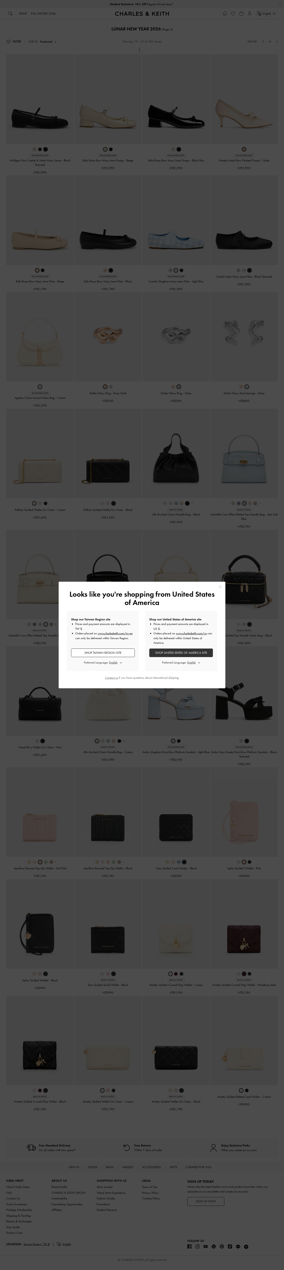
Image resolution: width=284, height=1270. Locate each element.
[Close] (220, 587)
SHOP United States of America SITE (181, 653)
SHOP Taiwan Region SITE (102, 653)
